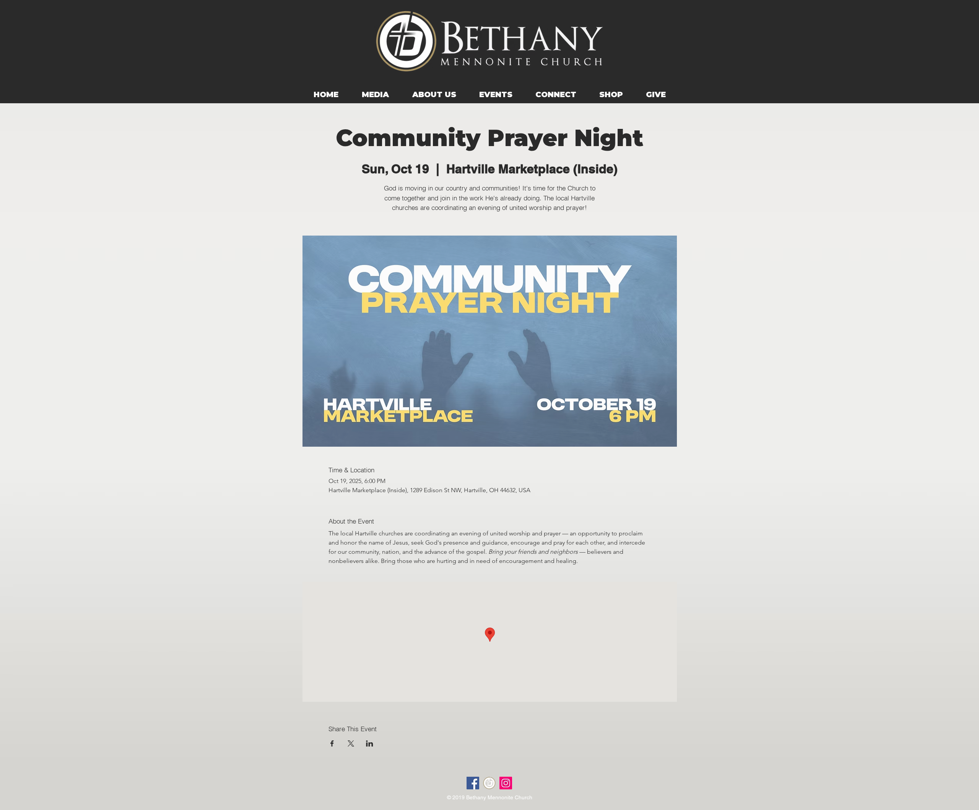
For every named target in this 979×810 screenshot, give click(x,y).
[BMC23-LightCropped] (489, 783)
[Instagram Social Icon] (505, 783)
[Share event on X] (351, 743)
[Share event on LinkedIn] (369, 743)
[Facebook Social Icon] (473, 783)
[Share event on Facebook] (332, 743)
